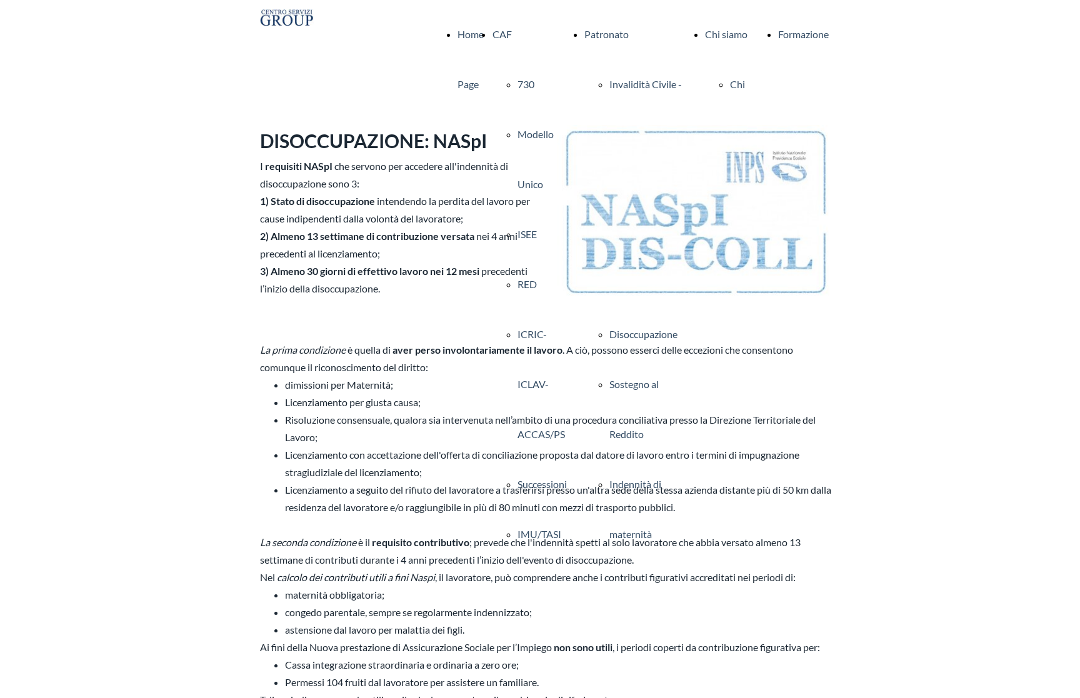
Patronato (606, 34)
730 (526, 84)
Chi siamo (726, 34)
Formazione (803, 34)
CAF (502, 34)
